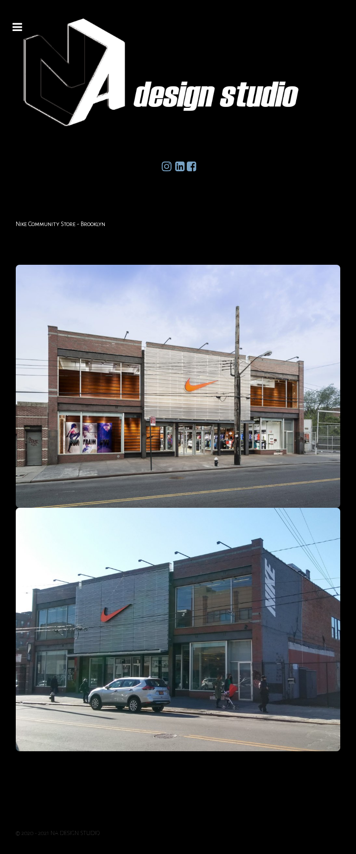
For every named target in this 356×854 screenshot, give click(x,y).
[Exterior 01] (178, 386)
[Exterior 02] (178, 629)
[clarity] (178, 72)
